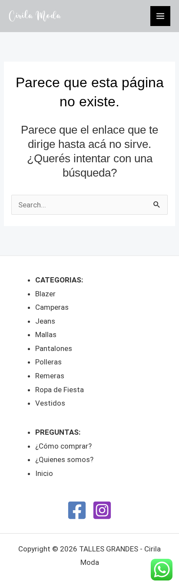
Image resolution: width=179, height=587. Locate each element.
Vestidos (50, 403)
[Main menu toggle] (160, 16)
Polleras (48, 361)
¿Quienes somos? (64, 459)
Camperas (52, 307)
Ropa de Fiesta (59, 389)
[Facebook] (77, 510)
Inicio (44, 473)
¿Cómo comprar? (63, 446)
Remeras (49, 375)
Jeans (45, 321)
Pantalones (53, 348)
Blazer (45, 293)
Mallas (45, 334)
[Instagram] (102, 510)
